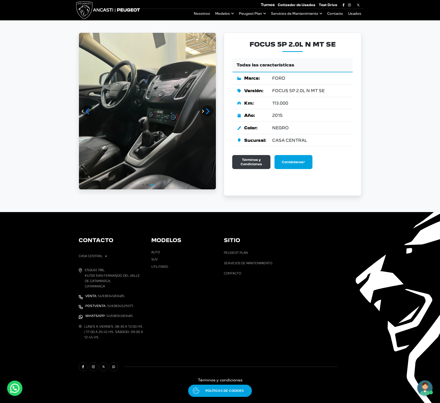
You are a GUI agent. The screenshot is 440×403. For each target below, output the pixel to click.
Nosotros (202, 14)
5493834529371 (109, 306)
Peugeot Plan (250, 14)
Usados (354, 14)
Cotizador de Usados (296, 5)
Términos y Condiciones (251, 162)
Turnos (268, 5)
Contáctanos (293, 162)
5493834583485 (105, 296)
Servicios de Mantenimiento (294, 14)
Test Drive (328, 5)
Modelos (222, 14)
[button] (207, 111)
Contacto (335, 14)
